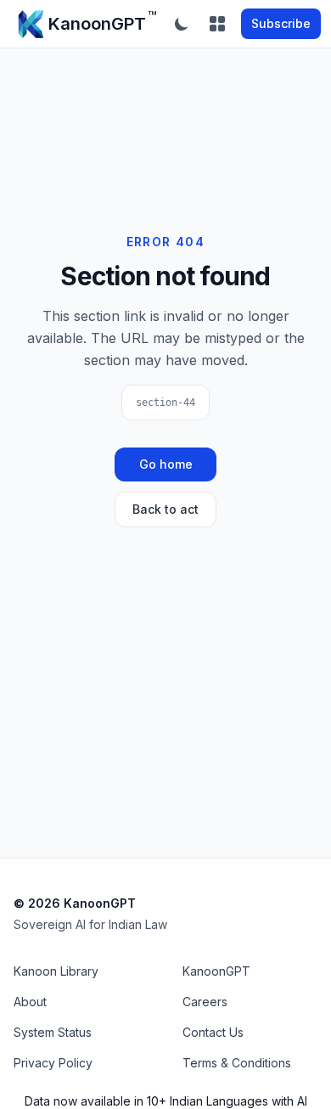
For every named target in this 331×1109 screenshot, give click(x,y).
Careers (204, 1001)
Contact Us (213, 1032)
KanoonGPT (216, 971)
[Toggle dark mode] (181, 23)
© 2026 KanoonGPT (75, 903)
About (30, 1001)
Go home (166, 464)
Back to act (165, 509)
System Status (53, 1032)
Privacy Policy (53, 1063)
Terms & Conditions (236, 1063)
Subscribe (281, 23)
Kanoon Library (56, 971)
